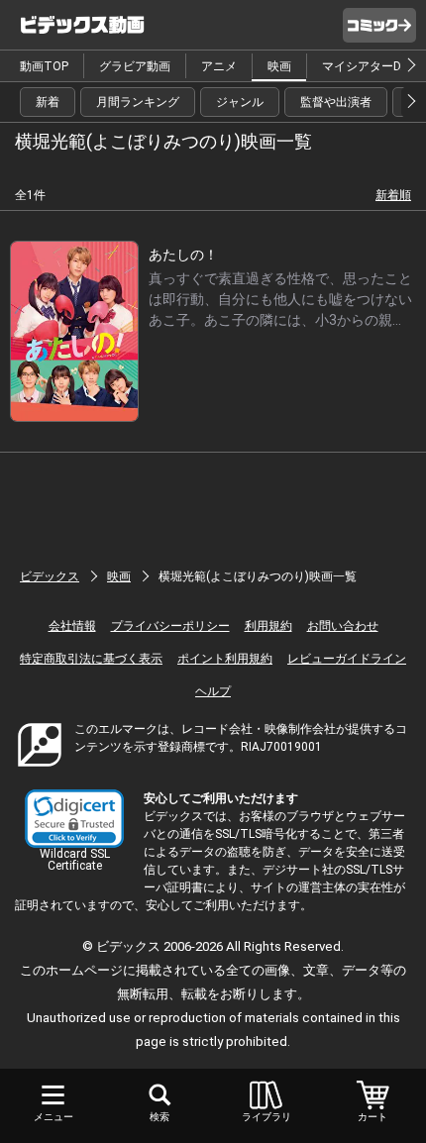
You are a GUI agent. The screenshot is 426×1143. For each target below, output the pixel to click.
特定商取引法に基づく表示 (91, 659)
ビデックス (49, 576)
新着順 (393, 195)
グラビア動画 (134, 66)
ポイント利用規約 (224, 659)
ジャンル (240, 102)
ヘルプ (213, 691)
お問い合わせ (342, 626)
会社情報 (72, 626)
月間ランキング (137, 102)
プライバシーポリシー (170, 626)
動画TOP (44, 66)
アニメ (219, 66)
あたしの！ (183, 254)
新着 (47, 102)
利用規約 (268, 626)
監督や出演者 (336, 102)
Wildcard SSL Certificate (75, 860)
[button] (74, 818)
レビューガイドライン (346, 659)
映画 (279, 66)
